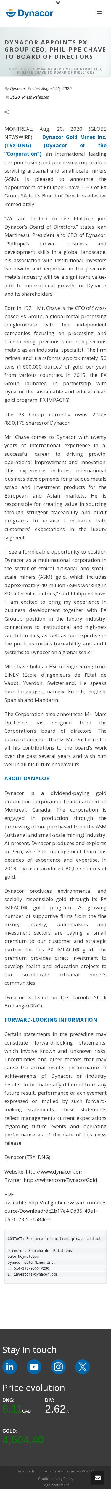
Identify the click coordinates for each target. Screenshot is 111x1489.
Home (14, 69)
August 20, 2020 (56, 88)
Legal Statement (55, 1485)
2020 (27, 69)
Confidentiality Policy (55, 1479)
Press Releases (35, 97)
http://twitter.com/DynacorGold (60, 1179)
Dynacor (17, 88)
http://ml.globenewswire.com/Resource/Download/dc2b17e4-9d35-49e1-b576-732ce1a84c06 (55, 1210)
